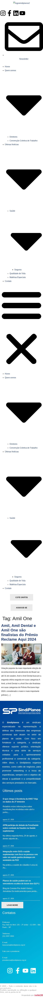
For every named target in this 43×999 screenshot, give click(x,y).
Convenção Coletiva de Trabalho (24, 141)
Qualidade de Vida (17, 273)
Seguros (18, 270)
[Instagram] (3, 13)
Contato (8, 281)
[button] (21, 327)
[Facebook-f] (9, 13)
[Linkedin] (16, 13)
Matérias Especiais (18, 277)
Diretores (13, 137)
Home (7, 67)
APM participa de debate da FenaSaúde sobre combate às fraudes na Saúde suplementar (20, 828)
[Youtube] (22, 13)
